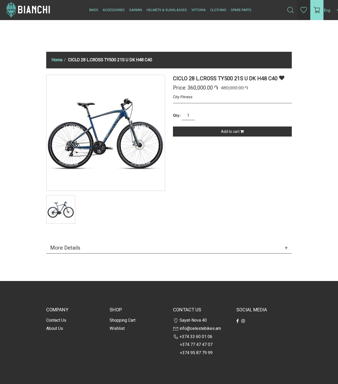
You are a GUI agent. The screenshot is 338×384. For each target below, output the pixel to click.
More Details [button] (65, 248)
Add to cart (230, 131)
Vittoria (198, 10)
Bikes (93, 10)
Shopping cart (122, 320)
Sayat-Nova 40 (193, 320)
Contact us (56, 320)
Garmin (135, 10)
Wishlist (117, 328)
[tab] (169, 247)
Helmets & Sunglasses (167, 10)
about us (54, 328)
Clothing (218, 10)
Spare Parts (241, 10)
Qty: (177, 115)
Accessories (114, 10)
